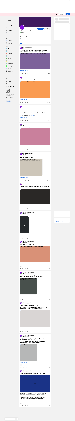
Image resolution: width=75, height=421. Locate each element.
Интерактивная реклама (26, 215)
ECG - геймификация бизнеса (27, 47)
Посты (21, 42)
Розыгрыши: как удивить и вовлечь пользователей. (32, 109)
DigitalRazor (32, 115)
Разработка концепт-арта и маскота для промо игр (32, 373)
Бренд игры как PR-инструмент (27, 244)
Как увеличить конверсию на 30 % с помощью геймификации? (35, 79)
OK (15, 418)
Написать (62, 14)
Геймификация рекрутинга (26, 127)
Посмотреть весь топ (59, 221)
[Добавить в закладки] (23, 73)
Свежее (21, 44)
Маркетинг (24, 125)
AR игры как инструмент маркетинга (29, 305)
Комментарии (25, 42)
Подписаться (40, 28)
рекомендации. (8, 101)
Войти (68, 14)
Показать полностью (24, 70)
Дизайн (23, 371)
